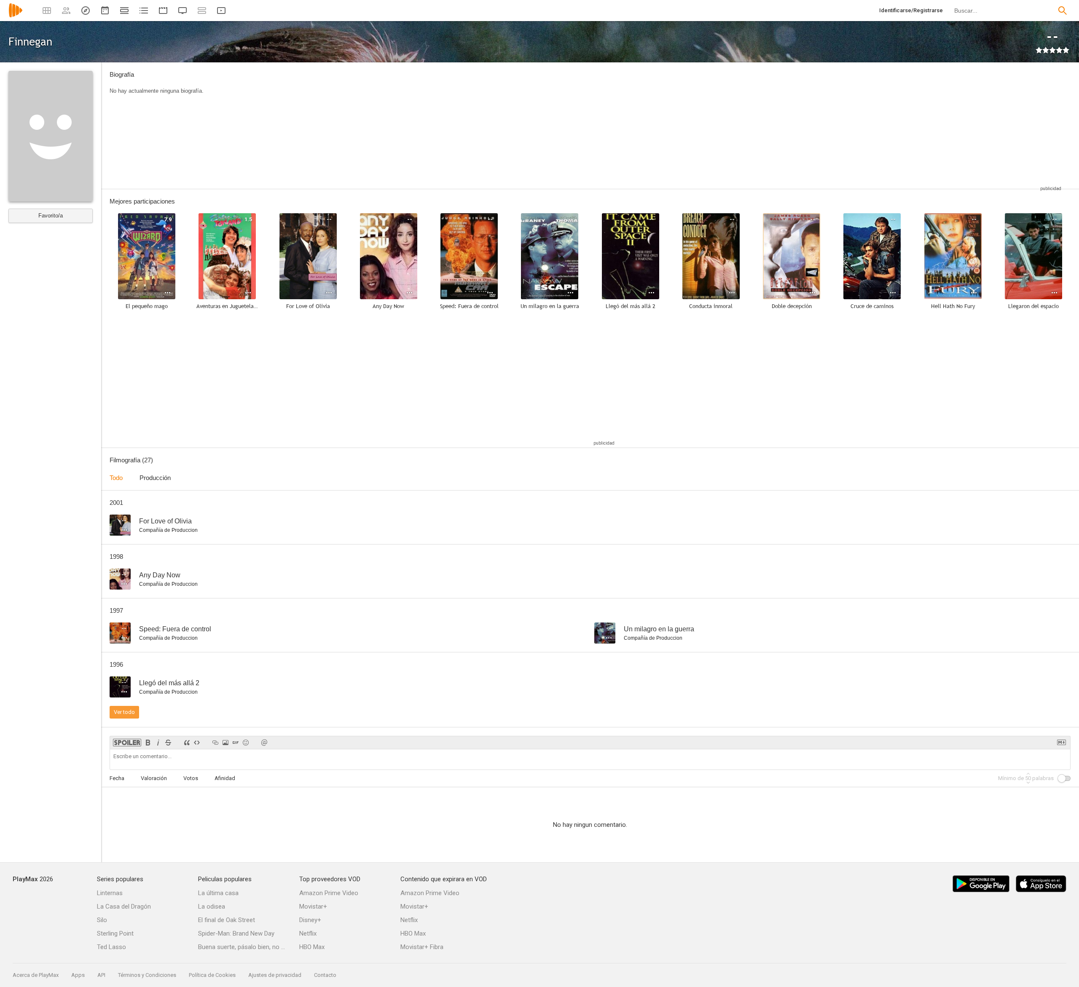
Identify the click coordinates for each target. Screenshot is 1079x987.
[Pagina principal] (15, 16)
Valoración (154, 778)
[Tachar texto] (168, 743)
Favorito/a (50, 215)
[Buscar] (1062, 10)
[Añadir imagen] (225, 743)
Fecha (117, 778)
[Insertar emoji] (246, 743)
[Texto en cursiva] (158, 743)
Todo (116, 477)
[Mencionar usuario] (264, 743)
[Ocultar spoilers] (127, 743)
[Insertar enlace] (215, 743)
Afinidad (225, 778)
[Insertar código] (197, 743)
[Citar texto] (187, 743)
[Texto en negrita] (148, 743)
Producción (155, 477)
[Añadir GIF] (236, 743)
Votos (190, 778)
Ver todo (124, 712)
